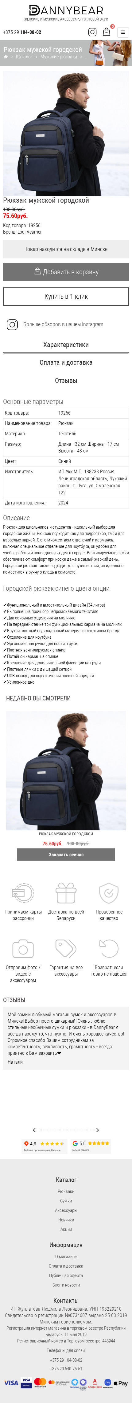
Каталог (24, 57)
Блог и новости (66, 1285)
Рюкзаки (66, 1191)
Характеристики (66, 345)
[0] (106, 32)
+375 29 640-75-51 (66, 1369)
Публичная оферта (66, 1275)
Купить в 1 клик (66, 296)
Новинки (66, 1220)
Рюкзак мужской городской (66, 834)
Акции (66, 1229)
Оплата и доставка (66, 362)
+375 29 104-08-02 (66, 1360)
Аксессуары (66, 1210)
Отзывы (66, 380)
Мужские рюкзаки (59, 57)
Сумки (66, 1201)
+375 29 (22, 32)
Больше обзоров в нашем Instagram (62, 324)
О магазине (66, 1256)
